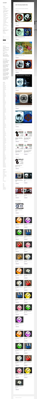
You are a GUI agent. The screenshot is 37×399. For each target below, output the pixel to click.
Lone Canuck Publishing (5, 13)
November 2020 (4, 125)
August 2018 (4, 143)
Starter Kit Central (4, 24)
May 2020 (4, 130)
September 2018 (4, 142)
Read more (17, 25)
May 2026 (4, 84)
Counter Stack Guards (5, 18)
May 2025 (4, 90)
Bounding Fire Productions (5, 10)
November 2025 (4, 87)
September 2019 (4, 135)
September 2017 (4, 149)
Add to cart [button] (17, 141)
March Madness (4, 21)
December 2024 (4, 95)
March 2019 (4, 137)
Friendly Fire (4, 16)
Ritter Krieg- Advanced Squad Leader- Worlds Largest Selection (6, 30)
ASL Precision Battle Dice (5, 11)
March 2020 (4, 131)
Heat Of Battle (4, 20)
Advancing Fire (4, 14)
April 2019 (4, 136)
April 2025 (4, 91)
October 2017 (4, 148)
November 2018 (4, 140)
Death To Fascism (5, 19)
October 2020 (4, 126)
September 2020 (4, 127)
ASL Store (4, 6)
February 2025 (4, 93)
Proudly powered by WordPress (18, 397)
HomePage (5, 2)
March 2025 (4, 92)
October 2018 (4, 141)
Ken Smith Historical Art (5, 22)
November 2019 (4, 133)
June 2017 (4, 151)
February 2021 (4, 124)
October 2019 (4, 134)
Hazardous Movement (5, 15)
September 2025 (4, 89)
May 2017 (4, 152)
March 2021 (4, 123)
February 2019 (4, 138)
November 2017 (4, 147)
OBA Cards (4, 23)
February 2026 (4, 85)
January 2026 (4, 86)
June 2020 (4, 129)
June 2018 (4, 144)
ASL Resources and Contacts (5, 25)
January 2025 (4, 94)
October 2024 (4, 96)
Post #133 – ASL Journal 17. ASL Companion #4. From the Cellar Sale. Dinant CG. (6, 48)
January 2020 (4, 132)
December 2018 (4, 139)
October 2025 (4, 88)
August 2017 (4, 150)
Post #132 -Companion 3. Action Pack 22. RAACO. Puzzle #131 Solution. (6, 50)
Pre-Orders (4, 7)
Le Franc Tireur (4, 9)
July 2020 (4, 128)
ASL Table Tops (4, 33)
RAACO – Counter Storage (5, 17)
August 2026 (4, 83)
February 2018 (4, 145)
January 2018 (4, 146)
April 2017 (4, 153)
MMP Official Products (5, 8)
